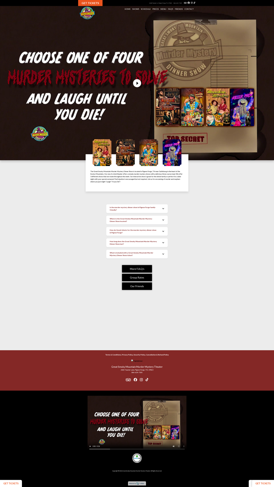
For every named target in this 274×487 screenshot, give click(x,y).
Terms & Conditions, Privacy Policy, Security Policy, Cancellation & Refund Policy (137, 355)
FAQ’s (170, 9)
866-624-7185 (177, 3)
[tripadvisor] (185, 3)
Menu (163, 9)
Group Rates (137, 277)
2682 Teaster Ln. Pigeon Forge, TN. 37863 (160, 3)
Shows (135, 9)
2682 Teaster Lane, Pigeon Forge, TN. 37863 (137, 370)
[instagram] (192, 3)
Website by (136, 483)
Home (128, 9)
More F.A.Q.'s (137, 268)
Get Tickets (90, 3)
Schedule (146, 9)
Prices (155, 9)
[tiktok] (194, 3)
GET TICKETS (11, 483)
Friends (179, 9)
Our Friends (137, 286)
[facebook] (189, 3)
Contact (189, 9)
